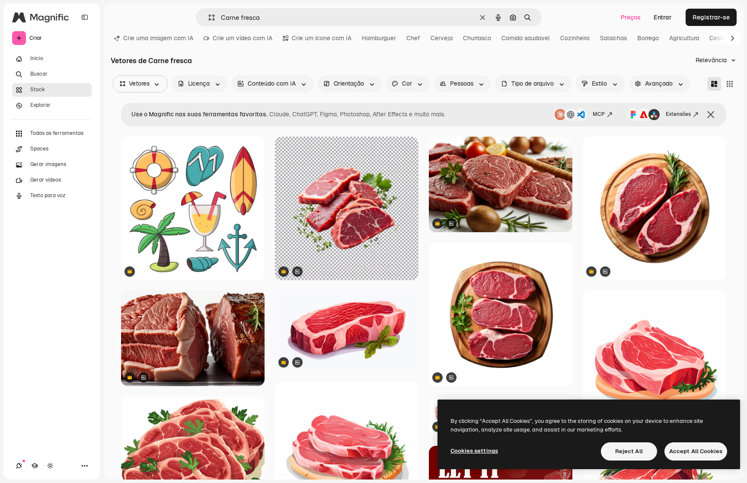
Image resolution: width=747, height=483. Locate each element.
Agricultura (684, 38)
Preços (631, 17)
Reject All (629, 451)
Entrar (663, 17)
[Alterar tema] (50, 466)
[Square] (730, 84)
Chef (413, 38)
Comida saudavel (525, 38)
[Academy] (35, 466)
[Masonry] (714, 84)
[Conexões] (19, 466)
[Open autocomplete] (208, 17)
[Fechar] (711, 114)
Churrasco (477, 38)
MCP (599, 114)
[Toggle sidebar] (85, 17)
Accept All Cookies (695, 451)
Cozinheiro (575, 38)
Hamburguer (379, 38)
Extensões (678, 114)
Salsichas (613, 38)
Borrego (648, 38)
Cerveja (442, 38)
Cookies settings (474, 450)
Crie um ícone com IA (321, 38)
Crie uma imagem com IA (158, 38)
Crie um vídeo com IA (242, 38)
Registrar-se (711, 17)
